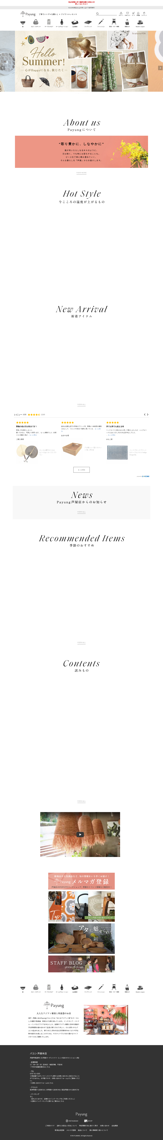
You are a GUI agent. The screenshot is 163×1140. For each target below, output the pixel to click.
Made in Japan (140, 26)
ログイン (121, 15)
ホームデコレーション (62, 26)
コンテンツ (144, 15)
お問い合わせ (104, 1125)
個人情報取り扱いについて (98, 1130)
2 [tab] (77, 93)
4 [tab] (80, 93)
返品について (82, 1130)
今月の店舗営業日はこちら (40, 1067)
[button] (144, 415)
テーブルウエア (49, 26)
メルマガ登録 (71, 1130)
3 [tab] (78, 93)
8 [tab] (86, 93)
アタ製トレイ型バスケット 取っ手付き (47, 449)
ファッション (101, 26)
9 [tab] (87, 93)
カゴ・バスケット (36, 26)
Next (160, 68)
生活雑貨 (75, 26)
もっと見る (81, 470)
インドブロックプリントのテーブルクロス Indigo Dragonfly (93, 452)
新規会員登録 (59, 1130)
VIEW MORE (81, 173)
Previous (2, 68)
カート (133, 15)
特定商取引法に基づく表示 (88, 1125)
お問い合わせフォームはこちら (42, 1083)
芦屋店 (138, 15)
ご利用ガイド (50, 1125)
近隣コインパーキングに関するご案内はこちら (47, 1101)
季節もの (127, 26)
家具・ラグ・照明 (114, 26)
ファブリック (88, 26)
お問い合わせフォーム (59, 1078)
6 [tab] (83, 93)
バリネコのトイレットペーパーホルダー (138, 449)
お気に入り (127, 15)
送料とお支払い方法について (67, 1125)
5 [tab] (81, 93)
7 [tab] (84, 93)
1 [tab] (75, 93)
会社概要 (115, 1125)
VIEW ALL (81, 404)
